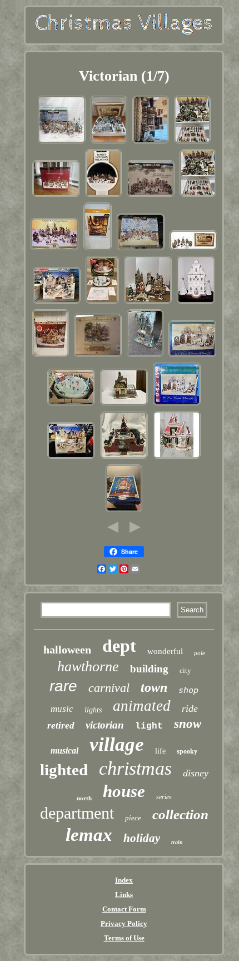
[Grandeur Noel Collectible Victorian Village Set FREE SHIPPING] (192, 142)
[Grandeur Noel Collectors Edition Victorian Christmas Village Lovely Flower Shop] (124, 404)
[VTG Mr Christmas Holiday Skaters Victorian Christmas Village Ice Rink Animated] (71, 404)
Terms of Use (124, 938)
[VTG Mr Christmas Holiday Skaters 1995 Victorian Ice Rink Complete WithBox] (102, 303)
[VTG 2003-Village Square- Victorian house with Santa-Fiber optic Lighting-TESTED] (51, 356)
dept (119, 646)
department (77, 813)
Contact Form (124, 909)
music (62, 709)
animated (142, 705)
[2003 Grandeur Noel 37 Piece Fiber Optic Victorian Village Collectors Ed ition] (97, 356)
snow (187, 724)
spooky (187, 751)
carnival (109, 688)
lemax (89, 835)
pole (199, 653)
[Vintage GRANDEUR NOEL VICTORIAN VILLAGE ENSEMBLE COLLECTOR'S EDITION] (56, 303)
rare (63, 686)
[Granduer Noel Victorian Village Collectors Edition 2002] (147, 303)
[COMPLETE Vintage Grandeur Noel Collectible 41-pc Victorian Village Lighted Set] (54, 249)
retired (60, 725)
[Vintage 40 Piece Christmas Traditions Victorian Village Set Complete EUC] (176, 404)
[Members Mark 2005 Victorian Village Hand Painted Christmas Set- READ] (103, 196)
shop (188, 690)
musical (64, 750)
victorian (105, 725)
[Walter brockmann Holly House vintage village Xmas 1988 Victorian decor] (176, 458)
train (177, 842)
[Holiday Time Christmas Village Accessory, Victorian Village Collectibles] (151, 142)
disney (195, 773)
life (160, 751)
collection (180, 814)
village (116, 744)
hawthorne (88, 666)
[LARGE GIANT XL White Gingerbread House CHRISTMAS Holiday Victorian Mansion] (196, 303)
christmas (135, 768)
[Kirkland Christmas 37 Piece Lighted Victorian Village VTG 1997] (140, 249)
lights (93, 710)
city (185, 670)
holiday (141, 838)
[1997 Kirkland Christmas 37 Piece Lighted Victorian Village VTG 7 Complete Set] (61, 142)
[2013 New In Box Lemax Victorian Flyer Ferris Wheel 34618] (124, 511)
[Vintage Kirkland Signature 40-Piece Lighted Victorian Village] (150, 196)
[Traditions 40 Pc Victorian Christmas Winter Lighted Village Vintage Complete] (192, 356)
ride (190, 708)
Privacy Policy (124, 923)
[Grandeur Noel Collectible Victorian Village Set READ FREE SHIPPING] (198, 196)
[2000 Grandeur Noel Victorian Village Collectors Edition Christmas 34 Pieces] (109, 142)
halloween (67, 649)
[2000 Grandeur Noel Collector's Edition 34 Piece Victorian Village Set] (193, 249)
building (149, 669)
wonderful (165, 651)
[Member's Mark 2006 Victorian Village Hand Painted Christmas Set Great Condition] (56, 196)
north (84, 798)
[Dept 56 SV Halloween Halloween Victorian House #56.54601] (97, 249)
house (124, 791)
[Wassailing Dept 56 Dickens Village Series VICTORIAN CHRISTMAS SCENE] (124, 458)
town (154, 687)
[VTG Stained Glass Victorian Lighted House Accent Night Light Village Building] (145, 356)
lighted (64, 770)
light (149, 726)
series (164, 797)
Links (124, 894)
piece (133, 818)
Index (124, 880)
